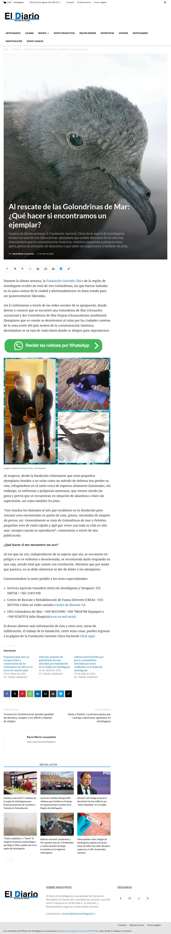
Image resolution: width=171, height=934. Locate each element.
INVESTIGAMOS (140, 33)
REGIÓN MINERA (87, 33)
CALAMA (29, 33)
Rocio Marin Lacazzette (23, 253)
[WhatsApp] (30, 268)
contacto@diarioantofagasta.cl (78, 913)
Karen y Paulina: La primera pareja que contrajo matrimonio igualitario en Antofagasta (89, 718)
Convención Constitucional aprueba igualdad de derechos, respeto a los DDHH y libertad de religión (28, 718)
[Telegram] (60, 268)
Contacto (70, 2)
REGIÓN (42, 33)
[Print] (53, 268)
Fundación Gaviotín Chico (64, 281)
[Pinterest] (22, 268)
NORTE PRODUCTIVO (64, 33)
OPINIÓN (123, 33)
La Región (16, 49)
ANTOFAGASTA (13, 33)
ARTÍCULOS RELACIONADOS (21, 764)
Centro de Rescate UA (70, 605)
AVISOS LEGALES (35, 41)
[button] (165, 2)
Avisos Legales (100, 2)
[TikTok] (138, 898)
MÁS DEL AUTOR (48, 764)
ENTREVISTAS (107, 33)
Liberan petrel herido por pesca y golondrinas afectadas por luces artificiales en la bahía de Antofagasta (89, 664)
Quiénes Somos (84, 2)
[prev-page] (6, 859)
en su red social (64, 616)
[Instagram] (129, 898)
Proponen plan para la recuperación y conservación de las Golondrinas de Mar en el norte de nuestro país (18, 664)
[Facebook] (7, 268)
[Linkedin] (37, 268)
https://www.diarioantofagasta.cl (41, 742)
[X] (14, 268)
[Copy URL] (68, 268)
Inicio (6, 49)
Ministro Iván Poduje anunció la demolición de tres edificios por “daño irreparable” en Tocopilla (92, 801)
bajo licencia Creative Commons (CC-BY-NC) (78, 930)
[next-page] (11, 859)
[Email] (45, 268)
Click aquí (87, 636)
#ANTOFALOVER (14, 41)
